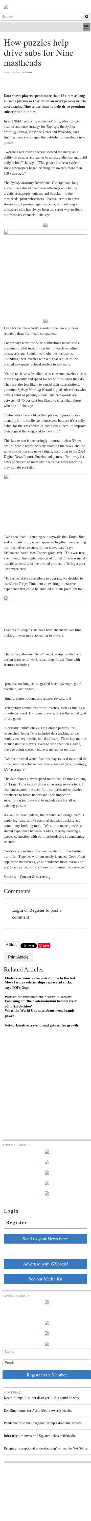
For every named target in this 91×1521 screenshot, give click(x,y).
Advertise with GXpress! (45, 1264)
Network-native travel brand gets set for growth (41, 1025)
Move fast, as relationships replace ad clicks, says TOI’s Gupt (38, 985)
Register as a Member (47, 1375)
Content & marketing (35, 877)
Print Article (18, 957)
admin (29, 73)
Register (36, 910)
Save (46, 946)
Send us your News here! (46, 1238)
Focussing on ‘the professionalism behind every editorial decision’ (41, 1004)
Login (17, 910)
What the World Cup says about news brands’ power (40, 1013)
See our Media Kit (45, 1279)
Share (12, 945)
